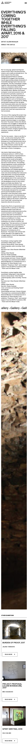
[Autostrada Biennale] (6, 3)
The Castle (10, 45)
